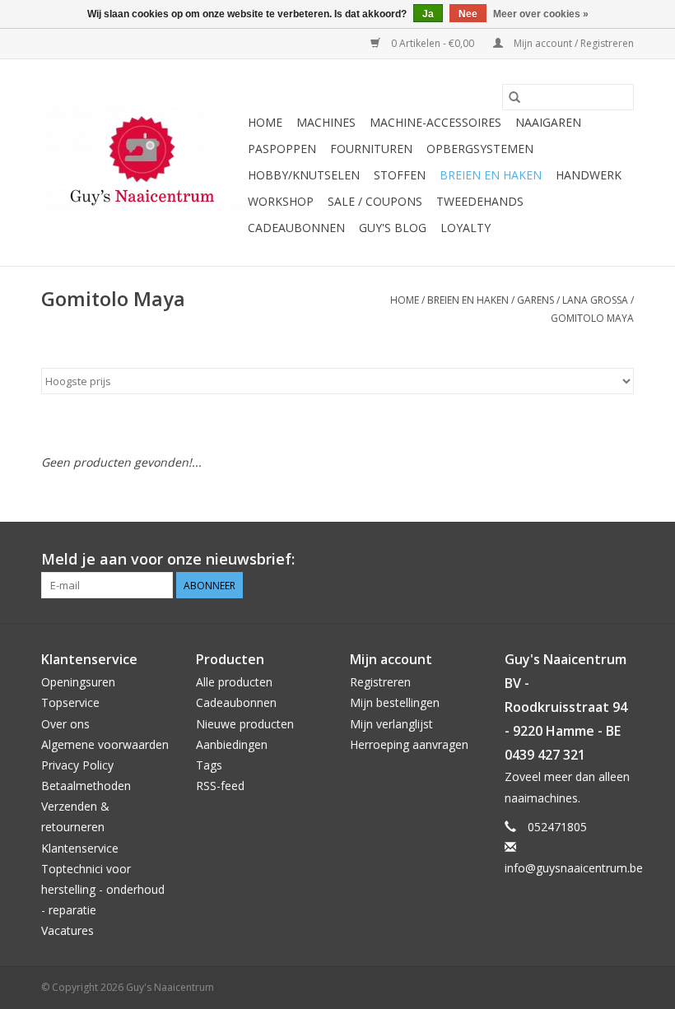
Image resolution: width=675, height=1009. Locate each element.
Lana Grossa (595, 300)
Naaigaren (548, 122)
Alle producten (234, 682)
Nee (468, 14)
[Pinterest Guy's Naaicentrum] (591, 559)
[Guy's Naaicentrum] (142, 163)
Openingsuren (78, 682)
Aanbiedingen (232, 744)
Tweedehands (480, 201)
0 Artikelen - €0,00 (433, 43)
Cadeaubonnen (296, 227)
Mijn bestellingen (395, 702)
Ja (428, 14)
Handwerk (588, 175)
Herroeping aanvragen (409, 744)
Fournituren (371, 148)
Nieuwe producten (245, 724)
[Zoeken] (514, 97)
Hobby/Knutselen (304, 175)
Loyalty (465, 227)
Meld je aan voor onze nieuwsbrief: (168, 559)
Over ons (65, 724)
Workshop (281, 201)
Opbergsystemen (479, 148)
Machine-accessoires (435, 122)
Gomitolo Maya (592, 318)
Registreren (380, 682)
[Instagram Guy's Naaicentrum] (621, 559)
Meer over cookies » (541, 14)
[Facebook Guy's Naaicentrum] (561, 559)
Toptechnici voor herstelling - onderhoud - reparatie (103, 889)
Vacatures (67, 930)
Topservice (70, 702)
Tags (209, 765)
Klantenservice (80, 848)
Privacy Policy (77, 765)
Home (265, 122)
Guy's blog (392, 227)
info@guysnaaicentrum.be (574, 868)
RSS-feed (220, 785)
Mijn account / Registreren (572, 43)
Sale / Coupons (375, 201)
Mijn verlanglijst (391, 724)
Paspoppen (282, 148)
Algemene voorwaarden (105, 744)
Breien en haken (491, 175)
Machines (326, 122)
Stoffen (400, 175)
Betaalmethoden (86, 785)
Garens (535, 300)
